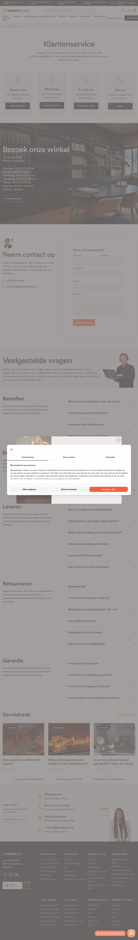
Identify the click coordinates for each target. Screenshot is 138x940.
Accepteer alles (109, 489)
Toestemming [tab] (27, 457)
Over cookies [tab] (69, 457)
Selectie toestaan (69, 489)
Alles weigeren (29, 489)
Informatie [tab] (110, 457)
